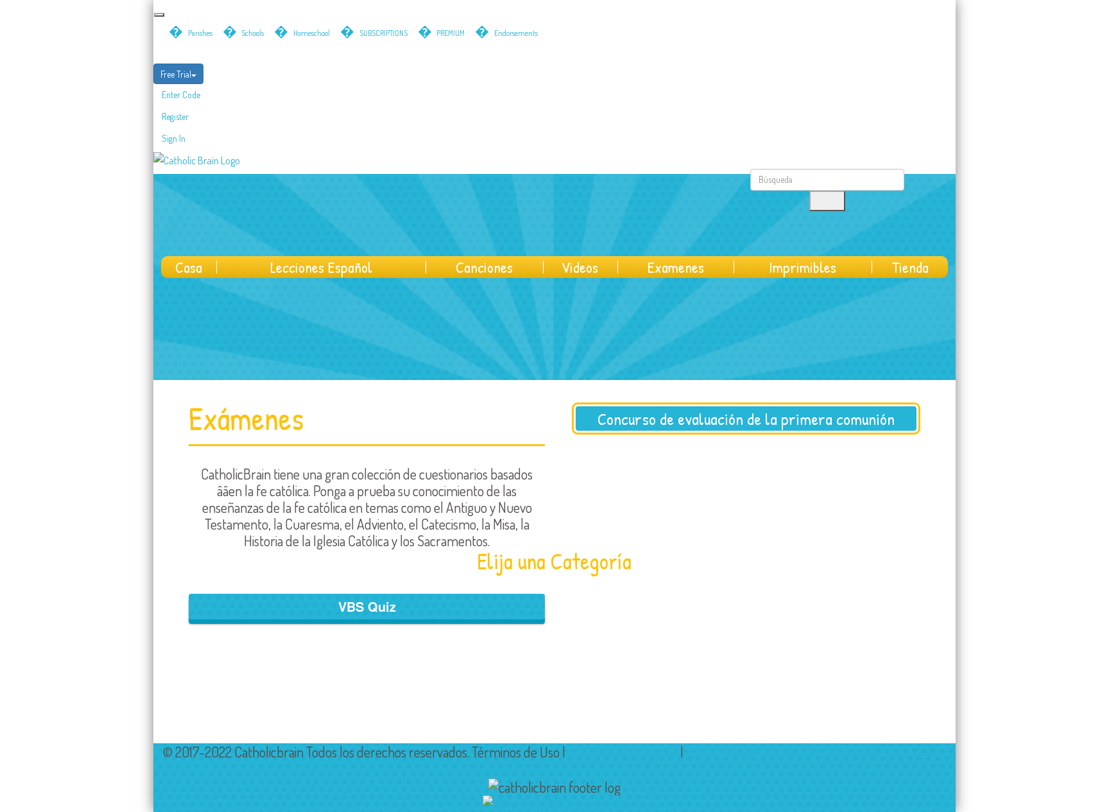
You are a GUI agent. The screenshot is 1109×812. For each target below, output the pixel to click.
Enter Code (181, 94)
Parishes (200, 33)
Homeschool (311, 33)
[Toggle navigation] (159, 15)
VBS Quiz (367, 606)
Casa (188, 267)
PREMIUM (450, 33)
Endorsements (516, 33)
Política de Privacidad (623, 751)
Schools (252, 33)
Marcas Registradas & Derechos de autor (792, 751)
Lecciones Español (321, 267)
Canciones (484, 267)
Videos (580, 267)
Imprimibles (802, 267)
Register (175, 116)
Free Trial (175, 74)
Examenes (676, 267)
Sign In (173, 138)
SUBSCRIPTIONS (383, 33)
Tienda (910, 267)
